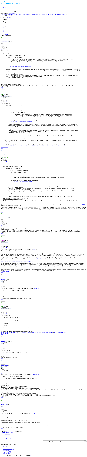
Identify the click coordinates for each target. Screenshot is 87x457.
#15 (1, 248)
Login (10, 13)
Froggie (34, 249)
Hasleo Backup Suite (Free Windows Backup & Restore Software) (51, 14)
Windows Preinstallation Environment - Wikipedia (17, 261)
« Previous (7, 17)
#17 (1, 314)
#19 (1, 373)
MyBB (23, 455)
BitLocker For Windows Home (60, 145)
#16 (1, 287)
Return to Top (6, 450)
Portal (4, 6)
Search (4, 7)
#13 (1, 162)
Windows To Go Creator (26, 145)
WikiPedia (39, 258)
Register (13, 13)
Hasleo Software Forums (6, 14)
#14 (1, 225)
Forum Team (5, 446)
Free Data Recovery (15, 145)
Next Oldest (4, 432)
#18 (1, 349)
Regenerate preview (5, 271)
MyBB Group (33, 455)
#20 (1, 412)
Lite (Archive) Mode (7, 451)
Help (4, 8)
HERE (83, 204)
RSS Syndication (6, 453)
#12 (1, 102)
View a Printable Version (8, 438)
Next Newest (10, 432)
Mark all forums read (7, 452)
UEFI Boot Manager (36, 145)
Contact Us (5, 447)
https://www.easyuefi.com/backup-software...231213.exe (19, 66)
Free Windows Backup (5, 145)
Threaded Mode (4, 34)
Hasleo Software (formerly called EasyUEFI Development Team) (24, 14)
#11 (1, 49)
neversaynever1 (4, 41)
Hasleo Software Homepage (8, 449)
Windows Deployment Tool (47, 145)
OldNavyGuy (4, 279)
